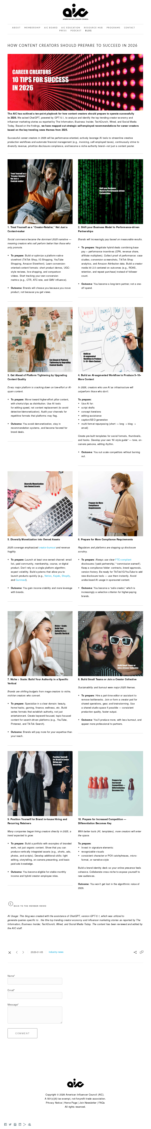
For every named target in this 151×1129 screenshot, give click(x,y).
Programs (113, 28)
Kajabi (56, 575)
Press (63, 31)
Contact (129, 28)
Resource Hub (93, 28)
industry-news (56, 952)
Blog (88, 31)
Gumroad (21, 580)
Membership (32, 28)
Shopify (66, 575)
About (16, 28)
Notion (48, 575)
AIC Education (70, 28)
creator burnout (47, 547)
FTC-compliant (123, 559)
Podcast (76, 31)
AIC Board (51, 28)
